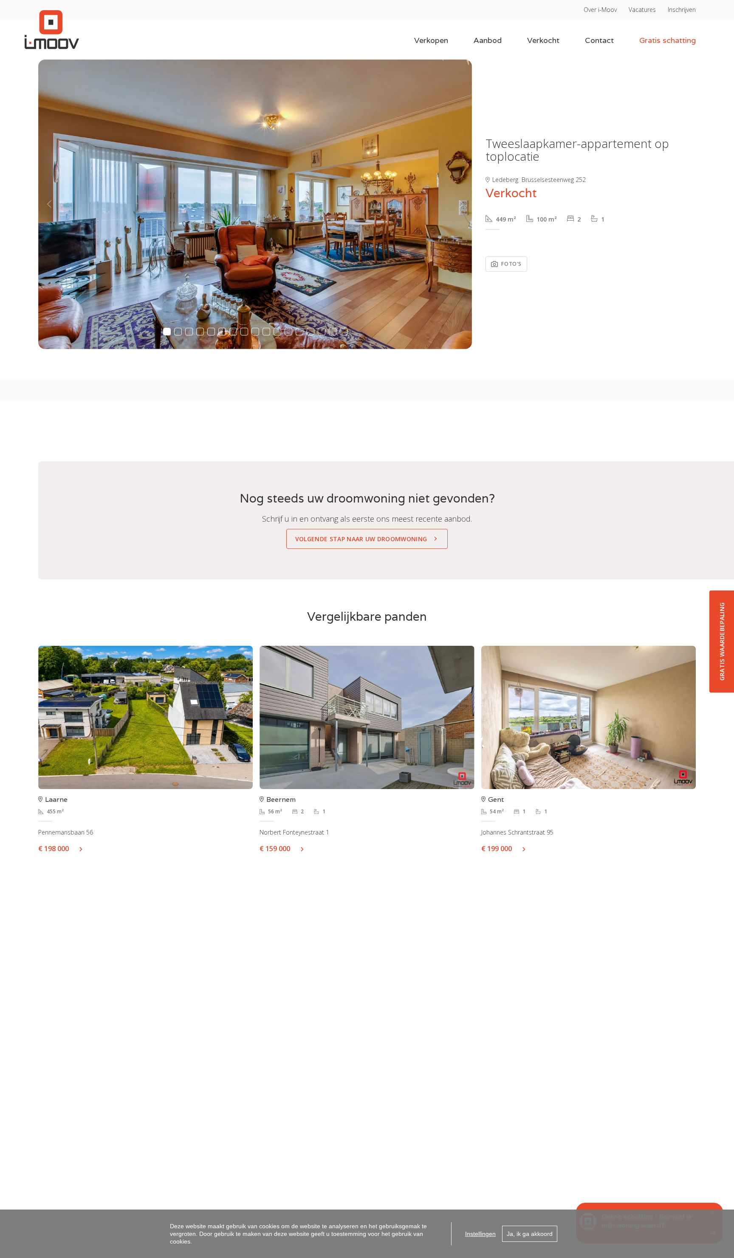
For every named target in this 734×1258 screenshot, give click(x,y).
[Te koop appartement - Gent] (588, 717)
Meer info (84, 848)
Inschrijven (682, 10)
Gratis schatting (667, 40)
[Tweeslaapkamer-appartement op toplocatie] (255, 204)
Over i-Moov (600, 10)
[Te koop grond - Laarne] (145, 717)
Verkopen (431, 40)
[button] (49, 204)
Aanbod (488, 40)
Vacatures (642, 10)
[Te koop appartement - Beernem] (367, 717)
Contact (599, 40)
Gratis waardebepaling (722, 641)
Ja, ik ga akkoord (530, 1233)
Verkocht (543, 40)
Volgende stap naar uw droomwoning (361, 539)
